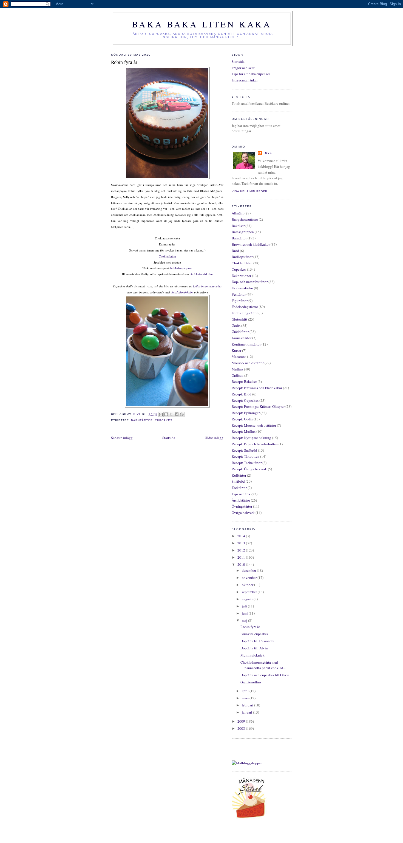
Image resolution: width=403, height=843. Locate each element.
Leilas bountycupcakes (207, 286)
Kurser (236, 350)
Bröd (235, 250)
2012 (241, 550)
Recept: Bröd (241, 394)
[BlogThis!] (166, 414)
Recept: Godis (242, 419)
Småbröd (238, 481)
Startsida (168, 437)
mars (245, 697)
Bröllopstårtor (242, 256)
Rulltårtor (239, 475)
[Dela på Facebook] (176, 414)
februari (248, 705)
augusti (248, 598)
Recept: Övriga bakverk (249, 468)
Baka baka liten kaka (201, 24)
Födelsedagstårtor (245, 306)
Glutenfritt (239, 319)
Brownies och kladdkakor (251, 244)
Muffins (237, 369)
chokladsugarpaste (180, 268)
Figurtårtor (240, 300)
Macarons (239, 356)
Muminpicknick (252, 655)
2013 (241, 543)
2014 (241, 535)
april (245, 690)
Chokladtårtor (242, 263)
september (250, 591)
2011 (241, 557)
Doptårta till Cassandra (257, 640)
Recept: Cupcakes (245, 400)
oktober (248, 584)
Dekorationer (241, 275)
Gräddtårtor (240, 331)
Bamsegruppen (243, 231)
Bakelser (238, 225)
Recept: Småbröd (244, 450)
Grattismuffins (250, 682)
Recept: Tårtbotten (245, 456)
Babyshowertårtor (245, 219)
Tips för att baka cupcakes (251, 73)
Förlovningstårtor (245, 312)
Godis (236, 325)
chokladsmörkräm (201, 274)
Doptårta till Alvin (254, 648)
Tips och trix (241, 493)
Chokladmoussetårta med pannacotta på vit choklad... (263, 665)
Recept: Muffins (244, 431)
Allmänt (238, 213)
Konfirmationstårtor (246, 344)
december (249, 570)
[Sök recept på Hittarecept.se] (247, 762)
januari (247, 712)
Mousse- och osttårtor (248, 362)
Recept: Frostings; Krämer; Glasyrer (258, 406)
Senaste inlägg (122, 437)
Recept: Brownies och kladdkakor (257, 387)
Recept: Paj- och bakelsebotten (255, 444)
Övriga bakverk (243, 512)
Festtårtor (239, 294)
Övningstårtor (242, 506)
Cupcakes (163, 420)
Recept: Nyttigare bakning (251, 437)
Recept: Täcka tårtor (247, 462)
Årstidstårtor (241, 500)
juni (245, 613)
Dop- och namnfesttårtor (250, 281)
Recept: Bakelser (244, 381)
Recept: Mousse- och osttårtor (254, 425)
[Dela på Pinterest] (182, 414)
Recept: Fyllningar (246, 412)
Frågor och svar (243, 67)
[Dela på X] (171, 414)
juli (245, 606)
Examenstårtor (242, 287)
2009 (241, 721)
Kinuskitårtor (241, 337)
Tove (267, 152)
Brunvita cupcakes (254, 633)
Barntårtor (142, 420)
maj (245, 620)
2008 (241, 728)
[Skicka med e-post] (161, 414)
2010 (241, 564)
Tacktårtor (239, 487)
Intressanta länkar (245, 80)
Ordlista (237, 375)
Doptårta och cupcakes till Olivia (265, 674)
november (249, 577)
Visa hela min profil (250, 191)
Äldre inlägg (214, 437)
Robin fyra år (250, 626)
